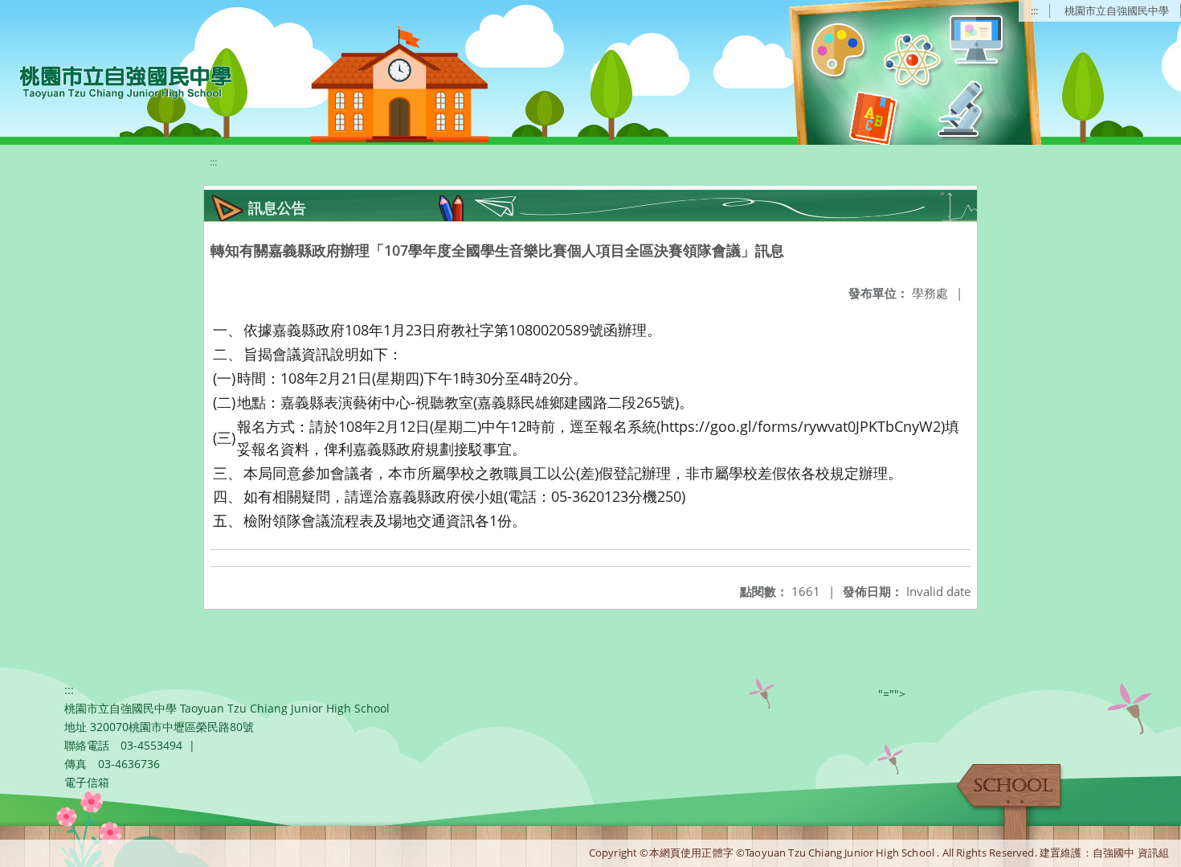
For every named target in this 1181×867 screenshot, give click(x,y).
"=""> (891, 693)
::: (1034, 10)
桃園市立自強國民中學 (1117, 10)
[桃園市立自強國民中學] (117, 80)
